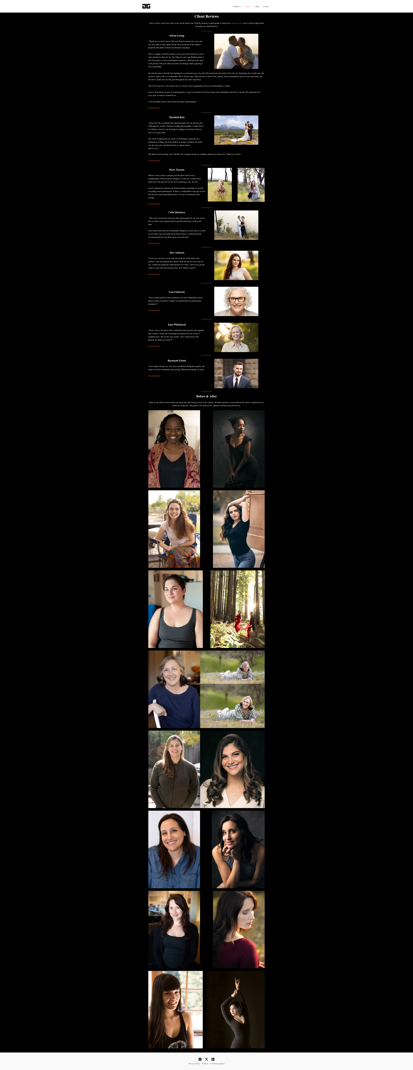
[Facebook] (200, 1059)
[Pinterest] (213, 1059)
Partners (205, 1063)
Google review (237, 23)
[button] (241, 6)
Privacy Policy (194, 1063)
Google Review (154, 108)
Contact (266, 6)
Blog (257, 6)
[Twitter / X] (206, 1059)
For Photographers (217, 1063)
